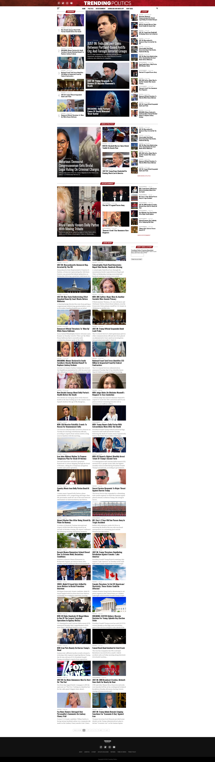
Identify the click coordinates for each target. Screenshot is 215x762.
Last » (107, 730)
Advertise (87, 752)
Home (83, 8)
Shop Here (129, 8)
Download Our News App (116, 8)
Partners (113, 752)
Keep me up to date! (137, 259)
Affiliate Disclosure (103, 752)
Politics (90, 8)
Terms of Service (121, 752)
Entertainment (100, 8)
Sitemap (94, 752)
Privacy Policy (132, 752)
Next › (101, 730)
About (80, 752)
